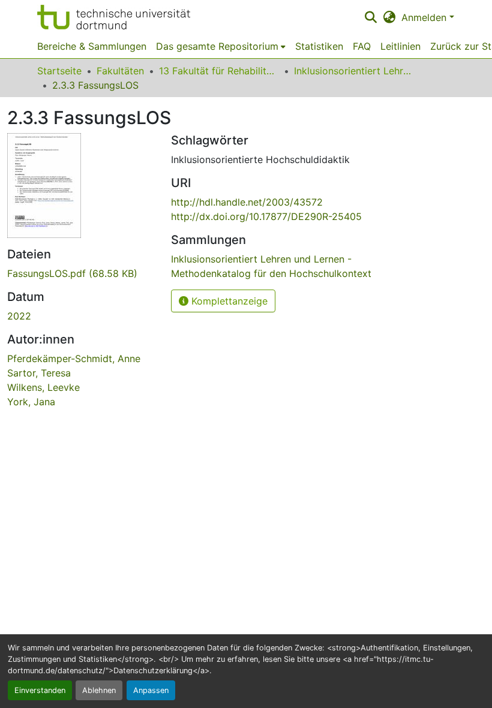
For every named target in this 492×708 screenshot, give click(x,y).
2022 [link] (19, 316)
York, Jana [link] (31, 402)
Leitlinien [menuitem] (400, 46)
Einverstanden (39, 690)
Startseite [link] (59, 71)
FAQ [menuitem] (362, 46)
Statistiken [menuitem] (319, 46)
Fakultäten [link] (120, 71)
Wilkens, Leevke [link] (43, 387)
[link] (82, 273)
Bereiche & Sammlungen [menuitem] (91, 46)
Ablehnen (99, 690)
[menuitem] (221, 46)
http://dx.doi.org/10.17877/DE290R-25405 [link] (266, 216)
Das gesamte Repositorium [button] (217, 46)
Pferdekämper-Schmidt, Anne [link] (73, 358)
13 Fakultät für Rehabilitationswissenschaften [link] (219, 71)
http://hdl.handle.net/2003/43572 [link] (247, 202)
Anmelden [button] (425, 17)
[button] (113, 17)
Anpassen (151, 690)
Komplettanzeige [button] (228, 301)
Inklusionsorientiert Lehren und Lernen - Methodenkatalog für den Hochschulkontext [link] (354, 71)
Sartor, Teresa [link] (39, 373)
